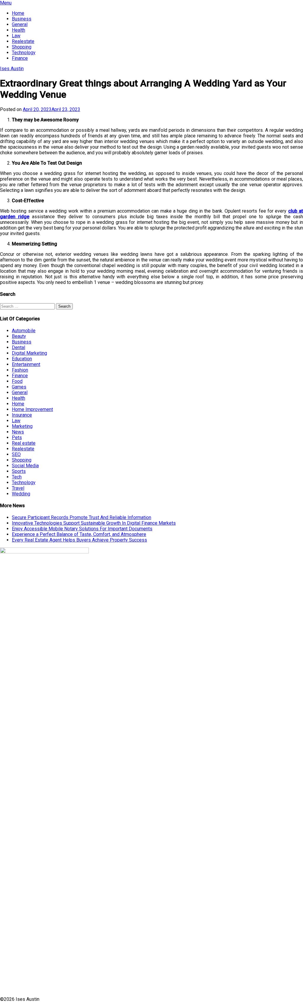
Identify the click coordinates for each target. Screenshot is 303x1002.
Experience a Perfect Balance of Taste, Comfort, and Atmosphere (79, 534)
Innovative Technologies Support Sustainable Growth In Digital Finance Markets (94, 523)
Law (16, 35)
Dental (18, 347)
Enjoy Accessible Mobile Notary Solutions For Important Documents (82, 528)
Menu (6, 3)
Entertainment (26, 364)
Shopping (21, 47)
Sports (19, 471)
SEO (16, 454)
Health (18, 30)
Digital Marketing (29, 353)
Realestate (23, 41)
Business (21, 19)
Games (19, 387)
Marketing (22, 426)
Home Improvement (32, 409)
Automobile (24, 330)
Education (22, 359)
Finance (20, 58)
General (20, 24)
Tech (17, 477)
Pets (17, 437)
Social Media (25, 465)
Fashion (20, 370)
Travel (18, 488)
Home (18, 13)
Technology (24, 52)
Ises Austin (12, 68)
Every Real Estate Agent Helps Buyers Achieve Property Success (79, 540)
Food (17, 381)
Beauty (19, 336)
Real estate (24, 443)
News (18, 432)
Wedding (21, 494)
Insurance (22, 415)
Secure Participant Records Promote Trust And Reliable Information (81, 517)
